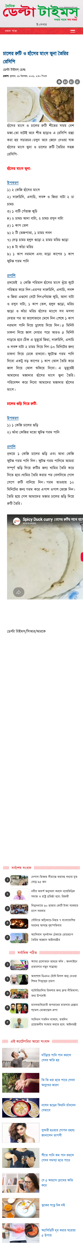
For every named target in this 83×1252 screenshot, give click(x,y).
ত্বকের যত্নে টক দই (53, 1205)
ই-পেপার (41, 24)
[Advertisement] (41, 729)
